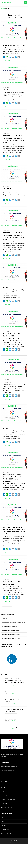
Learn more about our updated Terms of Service (13, 622)
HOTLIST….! (7, 382)
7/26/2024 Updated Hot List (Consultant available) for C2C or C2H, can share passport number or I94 (14, 139)
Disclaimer (3, 825)
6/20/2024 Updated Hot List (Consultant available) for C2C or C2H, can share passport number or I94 (14, 530)
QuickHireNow (6, 2)
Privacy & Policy (5, 829)
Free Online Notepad (6, 807)
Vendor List (4, 792)
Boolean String (5, 796)
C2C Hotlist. (7, 189)
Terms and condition (6, 833)
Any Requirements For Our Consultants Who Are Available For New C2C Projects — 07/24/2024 (13, 478)
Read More (7, 60)
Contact (3, 821)
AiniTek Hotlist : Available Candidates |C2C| (12, 335)
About (2, 817)
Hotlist (5, 90)
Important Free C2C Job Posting (9, 766)
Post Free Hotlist (5, 774)
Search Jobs (4, 778)
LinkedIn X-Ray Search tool (8, 799)
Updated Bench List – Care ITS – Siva (10, 626)
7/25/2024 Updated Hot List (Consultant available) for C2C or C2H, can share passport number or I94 (14, 236)
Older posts (7, 608)
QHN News (4, 803)
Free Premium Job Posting (7, 770)
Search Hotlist (4, 782)
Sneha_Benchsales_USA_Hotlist (14, 45)
